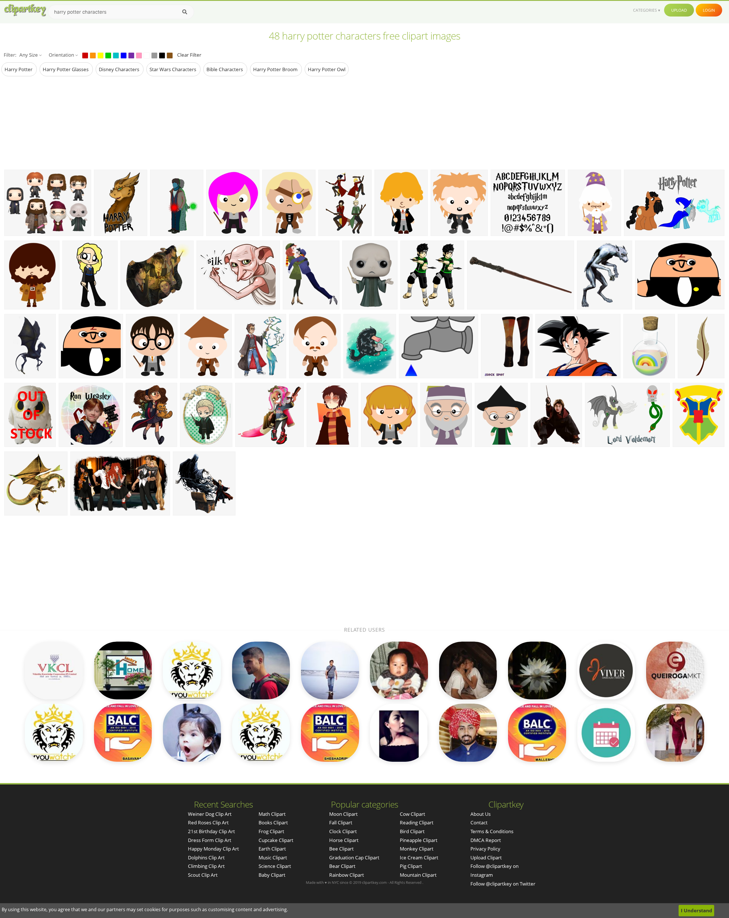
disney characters (119, 69)
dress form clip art (209, 840)
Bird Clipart (412, 831)
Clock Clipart (343, 831)
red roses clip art (208, 822)
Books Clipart (273, 822)
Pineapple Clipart (418, 840)
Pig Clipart (411, 866)
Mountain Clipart (418, 875)
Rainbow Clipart (346, 875)
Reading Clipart (416, 822)
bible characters (225, 69)
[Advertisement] (364, 123)
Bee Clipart (341, 848)
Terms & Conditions (491, 831)
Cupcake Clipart (276, 840)
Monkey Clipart (416, 848)
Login (709, 10)
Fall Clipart (340, 822)
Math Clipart (272, 814)
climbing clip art (206, 866)
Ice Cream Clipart (419, 857)
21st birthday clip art (211, 831)
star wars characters (173, 69)
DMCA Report (485, 840)
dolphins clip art (206, 857)
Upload (679, 10)
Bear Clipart (342, 866)
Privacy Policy (485, 848)
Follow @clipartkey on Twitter (502, 883)
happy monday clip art (213, 848)
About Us (480, 814)
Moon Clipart (343, 814)
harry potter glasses (66, 69)
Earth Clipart (272, 848)
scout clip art (203, 875)
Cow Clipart (412, 814)
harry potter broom (276, 69)
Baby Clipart (272, 875)
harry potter (19, 69)
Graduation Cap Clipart (354, 857)
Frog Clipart (271, 831)
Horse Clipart (344, 840)
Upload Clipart (486, 857)
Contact (479, 822)
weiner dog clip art (210, 814)
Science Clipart (275, 866)
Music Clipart (273, 857)
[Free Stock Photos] (24, 10)
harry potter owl (326, 69)
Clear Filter (189, 55)
